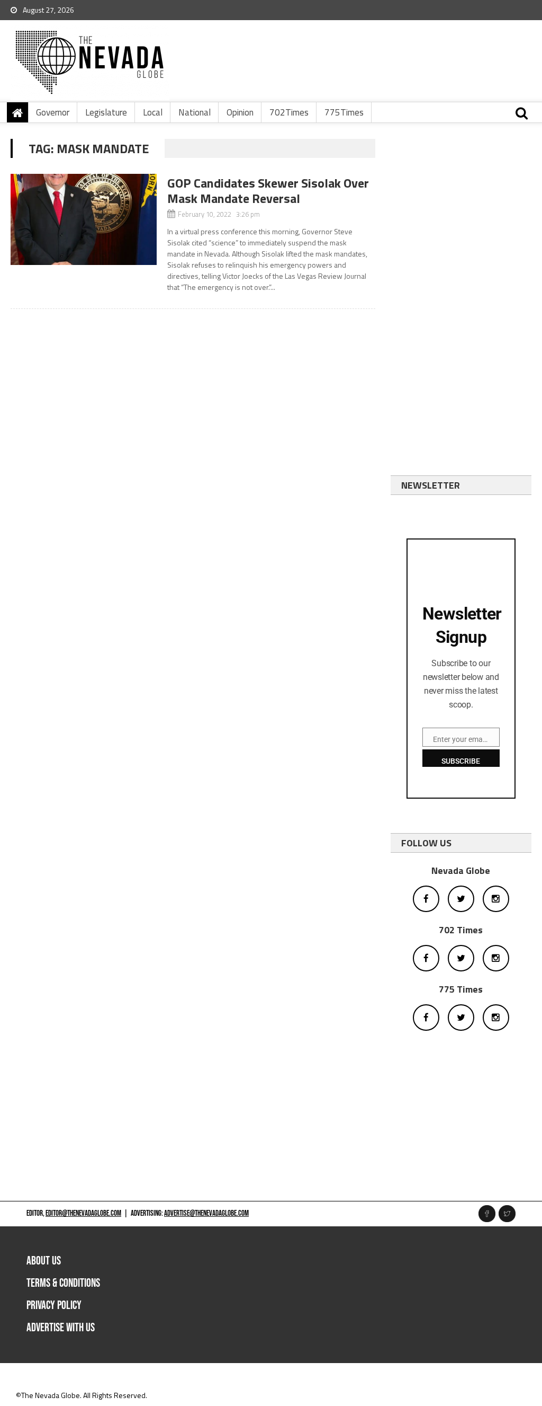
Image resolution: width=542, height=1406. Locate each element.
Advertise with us (60, 1328)
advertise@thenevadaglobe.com (206, 1213)
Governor (52, 112)
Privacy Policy (54, 1305)
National (194, 112)
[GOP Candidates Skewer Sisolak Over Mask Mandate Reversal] (83, 219)
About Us (43, 1261)
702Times (289, 112)
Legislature (106, 112)
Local (152, 112)
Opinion (240, 112)
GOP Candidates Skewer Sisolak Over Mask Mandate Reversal (268, 190)
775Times (344, 112)
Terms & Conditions (63, 1283)
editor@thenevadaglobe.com (83, 1213)
